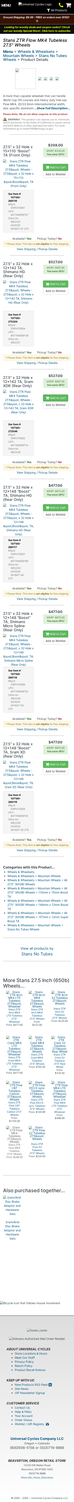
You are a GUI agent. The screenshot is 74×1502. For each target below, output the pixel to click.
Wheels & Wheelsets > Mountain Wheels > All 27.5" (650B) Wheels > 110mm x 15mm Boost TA (37, 892)
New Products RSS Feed (32, 1384)
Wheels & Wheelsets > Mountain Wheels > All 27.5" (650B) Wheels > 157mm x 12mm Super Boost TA (37, 917)
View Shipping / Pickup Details (37, 249)
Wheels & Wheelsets (36, 51)
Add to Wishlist (56, 174)
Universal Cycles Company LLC (37, 1439)
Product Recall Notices (30, 1370)
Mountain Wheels (18, 56)
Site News (21, 1388)
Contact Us (22, 1407)
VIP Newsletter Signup (30, 1393)
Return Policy (23, 1366)
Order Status (23, 1420)
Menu (8, 51)
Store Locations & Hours (31, 1353)
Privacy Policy (24, 1361)
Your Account (24, 1416)
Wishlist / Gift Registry (30, 1424)
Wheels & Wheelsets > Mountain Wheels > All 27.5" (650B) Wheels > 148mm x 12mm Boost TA (37, 905)
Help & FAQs (23, 1411)
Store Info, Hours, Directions (37, 1477)
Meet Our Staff (25, 1357)
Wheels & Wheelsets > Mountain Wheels (34, 876)
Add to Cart (57, 167)
